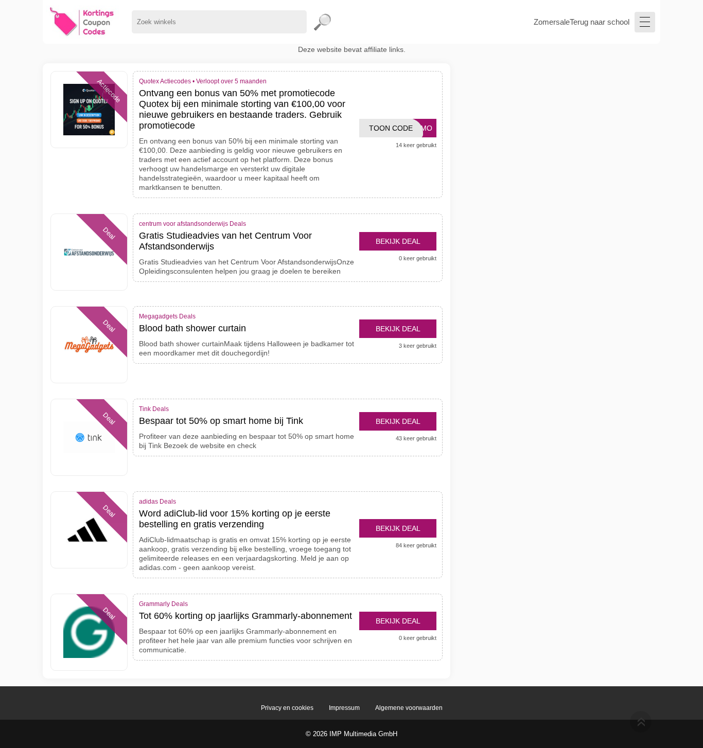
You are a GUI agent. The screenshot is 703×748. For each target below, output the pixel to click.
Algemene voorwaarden (409, 707)
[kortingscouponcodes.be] (82, 22)
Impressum (344, 707)
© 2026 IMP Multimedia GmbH (351, 734)
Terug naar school (599, 21)
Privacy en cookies (287, 707)
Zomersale (552, 21)
